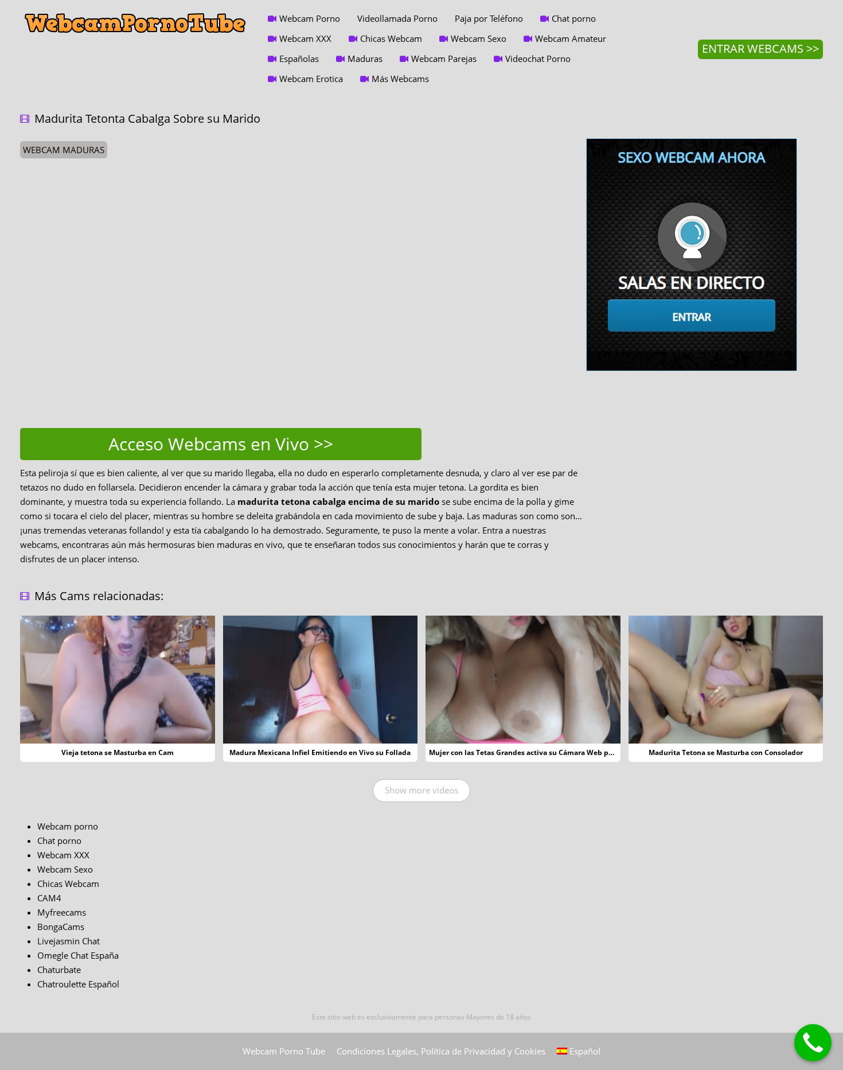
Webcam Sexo (478, 38)
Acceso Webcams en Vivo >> (220, 444)
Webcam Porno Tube (284, 1051)
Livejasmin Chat (68, 941)
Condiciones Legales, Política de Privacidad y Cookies (441, 1051)
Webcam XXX (305, 38)
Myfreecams (61, 912)
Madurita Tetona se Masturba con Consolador (726, 752)
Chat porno (574, 18)
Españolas (299, 58)
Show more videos (421, 790)
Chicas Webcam (391, 38)
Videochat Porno (538, 58)
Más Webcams (400, 78)
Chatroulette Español (78, 984)
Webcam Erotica (311, 78)
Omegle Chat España (78, 955)
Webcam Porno (309, 18)
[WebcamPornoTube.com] (135, 8)
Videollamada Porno (397, 18)
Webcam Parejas (444, 58)
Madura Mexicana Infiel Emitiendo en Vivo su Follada (320, 752)
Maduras (365, 58)
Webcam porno (67, 826)
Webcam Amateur (570, 38)
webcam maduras (63, 149)
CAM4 (49, 898)
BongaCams (60, 926)
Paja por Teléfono (489, 18)
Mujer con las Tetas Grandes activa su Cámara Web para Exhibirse (541, 752)
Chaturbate (59, 969)
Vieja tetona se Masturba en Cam (117, 752)
